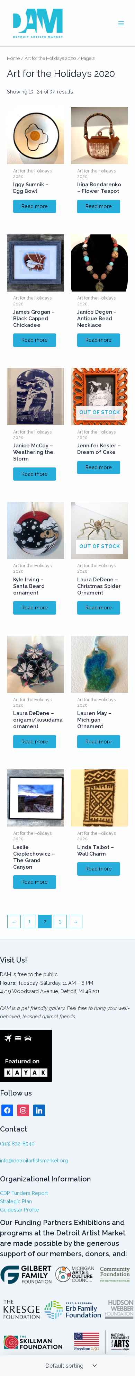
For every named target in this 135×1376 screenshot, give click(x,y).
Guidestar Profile (19, 1210)
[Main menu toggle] (121, 23)
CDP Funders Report (24, 1193)
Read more (34, 206)
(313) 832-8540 (17, 1143)
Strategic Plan (16, 1201)
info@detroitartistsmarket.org (34, 1160)
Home (13, 58)
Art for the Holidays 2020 (50, 58)
